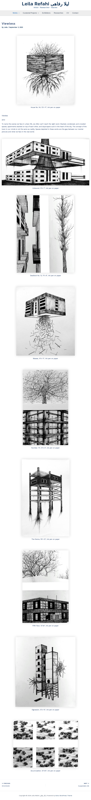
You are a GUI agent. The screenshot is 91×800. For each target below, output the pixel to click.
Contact (75, 13)
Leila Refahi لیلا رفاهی (45, 3)
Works (15, 13)
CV (68, 13)
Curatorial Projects (30, 13)
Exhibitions (46, 13)
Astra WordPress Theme (63, 795)
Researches (58, 13)
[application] (18, 13)
